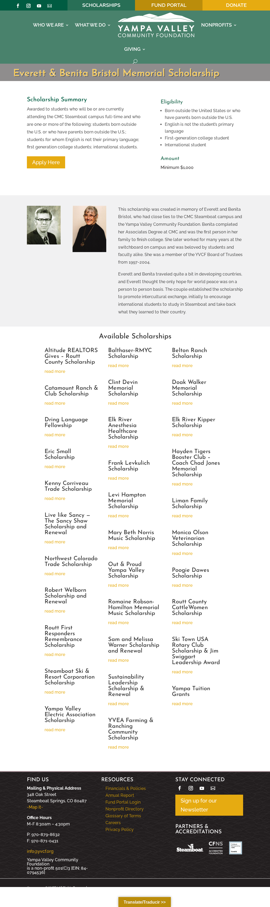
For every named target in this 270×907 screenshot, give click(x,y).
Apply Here (46, 162)
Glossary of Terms (123, 815)
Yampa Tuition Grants (191, 692)
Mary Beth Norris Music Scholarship (131, 536)
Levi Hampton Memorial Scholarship (127, 501)
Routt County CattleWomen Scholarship (190, 608)
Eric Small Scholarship (60, 454)
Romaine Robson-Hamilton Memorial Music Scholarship (133, 608)
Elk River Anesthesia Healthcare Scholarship (123, 428)
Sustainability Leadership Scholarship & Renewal (126, 686)
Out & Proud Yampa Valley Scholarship (126, 570)
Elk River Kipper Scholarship (193, 423)
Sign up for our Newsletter (199, 805)
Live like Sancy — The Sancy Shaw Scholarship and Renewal (67, 524)
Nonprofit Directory (124, 808)
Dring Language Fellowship (66, 423)
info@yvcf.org (40, 851)
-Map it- (35, 807)
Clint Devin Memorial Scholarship (123, 388)
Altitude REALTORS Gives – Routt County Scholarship (71, 356)
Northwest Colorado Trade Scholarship (71, 562)
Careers (113, 822)
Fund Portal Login (123, 802)
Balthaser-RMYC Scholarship (130, 353)
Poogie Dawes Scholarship (190, 573)
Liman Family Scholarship (190, 504)
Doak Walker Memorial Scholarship (189, 388)
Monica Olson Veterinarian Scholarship (190, 538)
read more (55, 371)
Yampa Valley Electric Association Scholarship (70, 715)
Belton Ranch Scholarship (189, 353)
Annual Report (119, 795)
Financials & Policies (125, 788)
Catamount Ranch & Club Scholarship (71, 391)
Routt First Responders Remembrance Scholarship (63, 636)
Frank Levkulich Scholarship (129, 466)
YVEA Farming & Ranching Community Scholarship (130, 729)
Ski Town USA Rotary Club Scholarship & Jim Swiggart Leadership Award (196, 651)
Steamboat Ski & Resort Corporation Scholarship (70, 677)
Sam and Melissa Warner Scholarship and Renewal (133, 645)
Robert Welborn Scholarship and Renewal (65, 596)
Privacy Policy (119, 829)
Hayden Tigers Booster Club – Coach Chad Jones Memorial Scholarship (196, 463)
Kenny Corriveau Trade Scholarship (68, 486)
